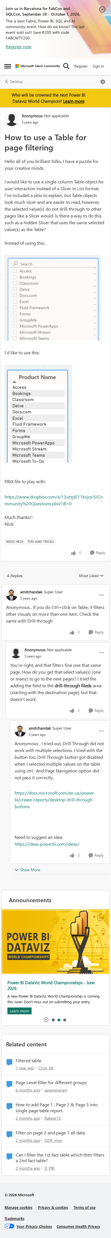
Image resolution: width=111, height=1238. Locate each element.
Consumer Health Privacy (78, 1226)
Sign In (98, 66)
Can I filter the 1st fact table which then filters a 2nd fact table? (60, 1158)
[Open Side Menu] (7, 66)
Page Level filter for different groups (51, 1082)
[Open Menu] (103, 82)
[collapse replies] (55, 587)
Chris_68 (46, 1068)
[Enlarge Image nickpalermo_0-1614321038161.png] (53, 298)
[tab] (53, 1020)
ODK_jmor (53, 1140)
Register (81, 66)
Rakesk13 (52, 1118)
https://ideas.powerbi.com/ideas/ (47, 844)
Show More (30, 869)
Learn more (74, 101)
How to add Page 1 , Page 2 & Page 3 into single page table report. (57, 1107)
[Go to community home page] (37, 66)
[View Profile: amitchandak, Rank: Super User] (11, 595)
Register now (19, 46)
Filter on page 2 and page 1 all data (50, 1133)
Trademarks (14, 1218)
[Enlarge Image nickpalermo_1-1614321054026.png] (38, 414)
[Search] (66, 66)
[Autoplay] (46, 1020)
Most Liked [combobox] (91, 576)
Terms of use (85, 1207)
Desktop (16, 81)
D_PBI (49, 1168)
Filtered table (28, 1060)
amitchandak (31, 591)
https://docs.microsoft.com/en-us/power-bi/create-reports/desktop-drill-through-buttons (55, 799)
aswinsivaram (55, 1090)
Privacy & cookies (53, 1207)
